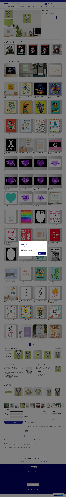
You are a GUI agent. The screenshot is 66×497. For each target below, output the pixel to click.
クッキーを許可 (42, 253)
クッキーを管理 (34, 253)
